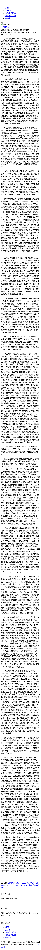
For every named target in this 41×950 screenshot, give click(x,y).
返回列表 (5, 27)
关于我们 (8, 10)
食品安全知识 (10, 16)
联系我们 (8, 18)
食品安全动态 (10, 13)
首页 (7, 8)
